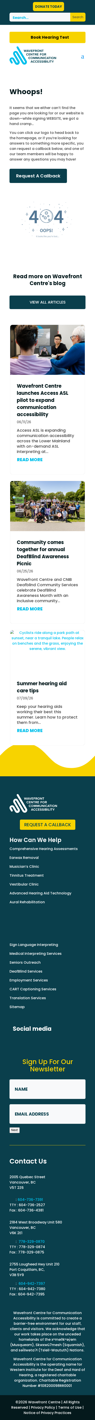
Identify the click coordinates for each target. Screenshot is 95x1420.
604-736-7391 (30, 1199)
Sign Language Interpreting (34, 944)
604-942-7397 (32, 1283)
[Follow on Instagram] (49, 1042)
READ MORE (30, 460)
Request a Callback (47, 825)
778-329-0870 (32, 1241)
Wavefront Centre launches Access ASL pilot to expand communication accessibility (42, 400)
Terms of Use (70, 1407)
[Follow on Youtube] (66, 1042)
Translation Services (28, 998)
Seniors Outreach (25, 962)
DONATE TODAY (48, 6)
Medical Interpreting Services (36, 953)
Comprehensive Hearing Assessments (44, 848)
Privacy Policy (43, 1407)
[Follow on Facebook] (17, 1042)
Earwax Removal (24, 857)
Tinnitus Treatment (27, 875)
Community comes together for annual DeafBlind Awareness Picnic (43, 553)
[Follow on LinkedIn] (33, 1042)
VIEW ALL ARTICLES (48, 302)
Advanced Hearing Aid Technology (40, 893)
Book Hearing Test (50, 37)
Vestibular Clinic (24, 884)
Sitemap (17, 1006)
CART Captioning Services (33, 989)
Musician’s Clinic (24, 866)
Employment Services (29, 980)
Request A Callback (38, 176)
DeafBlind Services (26, 971)
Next (14, 1130)
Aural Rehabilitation (27, 902)
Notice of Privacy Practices (47, 1412)
